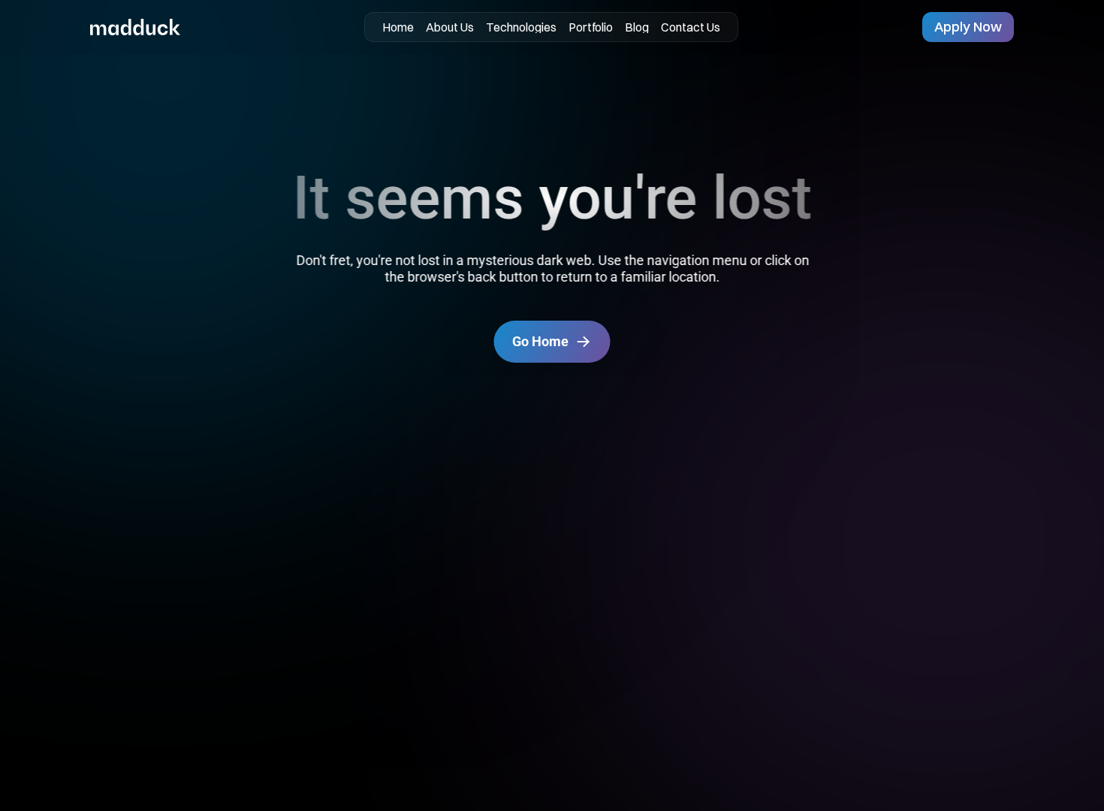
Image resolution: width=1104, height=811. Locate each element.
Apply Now (968, 26)
